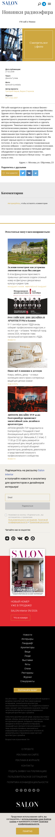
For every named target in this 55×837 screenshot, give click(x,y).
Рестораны (27, 672)
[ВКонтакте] (29, 173)
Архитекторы (28, 647)
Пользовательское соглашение (27, 776)
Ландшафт (27, 643)
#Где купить (13, 384)
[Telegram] (35, 173)
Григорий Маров (12, 91)
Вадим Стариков (27, 91)
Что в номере (21, 617)
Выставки (27, 660)
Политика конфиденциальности (27, 782)
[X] (23, 173)
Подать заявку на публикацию (27, 771)
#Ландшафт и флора (16, 286)
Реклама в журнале (27, 760)
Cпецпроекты (27, 681)
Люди (27, 656)
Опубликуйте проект (27, 690)
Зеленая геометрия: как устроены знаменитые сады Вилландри (26, 269)
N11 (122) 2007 (11, 98)
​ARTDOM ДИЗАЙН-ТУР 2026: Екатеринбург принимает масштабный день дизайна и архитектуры (24, 419)
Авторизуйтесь (14, 203)
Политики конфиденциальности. (33, 822)
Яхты (27, 664)
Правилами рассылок (39, 522)
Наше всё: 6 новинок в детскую (25, 370)
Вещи (27, 651)
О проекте (27, 749)
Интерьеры (28, 639)
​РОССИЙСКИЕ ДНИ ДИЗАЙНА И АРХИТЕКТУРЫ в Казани (26, 319)
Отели (27, 668)
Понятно (27, 831)
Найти (39, 4)
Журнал (27, 677)
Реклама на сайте (27, 754)
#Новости (12, 340)
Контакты (27, 765)
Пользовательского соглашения (22, 520)
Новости (27, 634)
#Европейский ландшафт (35, 286)
